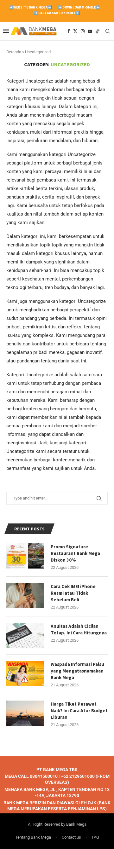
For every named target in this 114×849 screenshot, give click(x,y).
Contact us (71, 837)
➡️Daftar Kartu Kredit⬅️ (57, 13)
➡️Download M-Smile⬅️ (79, 7)
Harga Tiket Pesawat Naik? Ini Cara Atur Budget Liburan (79, 710)
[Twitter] (75, 31)
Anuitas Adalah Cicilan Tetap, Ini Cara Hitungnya (79, 629)
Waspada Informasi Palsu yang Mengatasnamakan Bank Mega (77, 670)
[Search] (107, 31)
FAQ (95, 837)
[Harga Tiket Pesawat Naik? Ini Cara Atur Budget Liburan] (25, 713)
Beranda (13, 51)
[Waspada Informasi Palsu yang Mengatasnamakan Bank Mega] (25, 673)
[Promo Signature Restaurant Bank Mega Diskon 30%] (25, 556)
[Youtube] (90, 31)
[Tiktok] (97, 31)
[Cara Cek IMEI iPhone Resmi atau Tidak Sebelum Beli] (25, 595)
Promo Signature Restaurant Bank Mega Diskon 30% (75, 553)
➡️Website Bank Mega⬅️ (30, 7)
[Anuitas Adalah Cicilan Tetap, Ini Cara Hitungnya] (25, 635)
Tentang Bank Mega (33, 837)
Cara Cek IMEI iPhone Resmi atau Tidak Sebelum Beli (73, 593)
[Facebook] (68, 31)
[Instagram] (83, 31)
